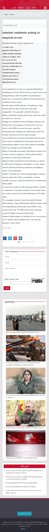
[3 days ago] (25, 348)
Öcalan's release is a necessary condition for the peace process (24, 427)
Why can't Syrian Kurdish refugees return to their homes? (22, 332)
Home (6, 14)
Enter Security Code (11, 279)
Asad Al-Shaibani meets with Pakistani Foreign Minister (21, 483)
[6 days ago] (25, 318)
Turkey (11, 14)
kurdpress (24, 3)
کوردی (27, 8)
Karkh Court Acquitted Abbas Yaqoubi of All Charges (21, 486)
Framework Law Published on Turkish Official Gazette (21, 458)
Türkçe (34, 8)
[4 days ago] (25, 443)
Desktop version (24, 514)
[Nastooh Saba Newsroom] (24, 529)
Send (7, 288)
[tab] (24, 466)
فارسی (13, 8)
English (20, 8)
